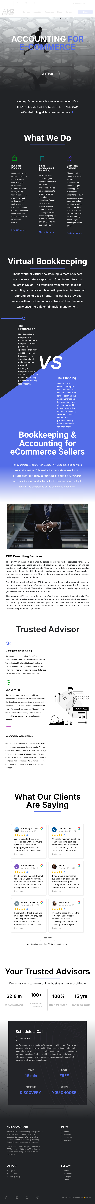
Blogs (59, 12)
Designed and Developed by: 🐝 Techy (76, 1197)
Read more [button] (18, 854)
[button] (47, 526)
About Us (37, 12)
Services (26, 12)
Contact (69, 12)
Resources (49, 12)
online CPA (40, 1045)
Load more (47, 938)
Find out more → (19, 230)
